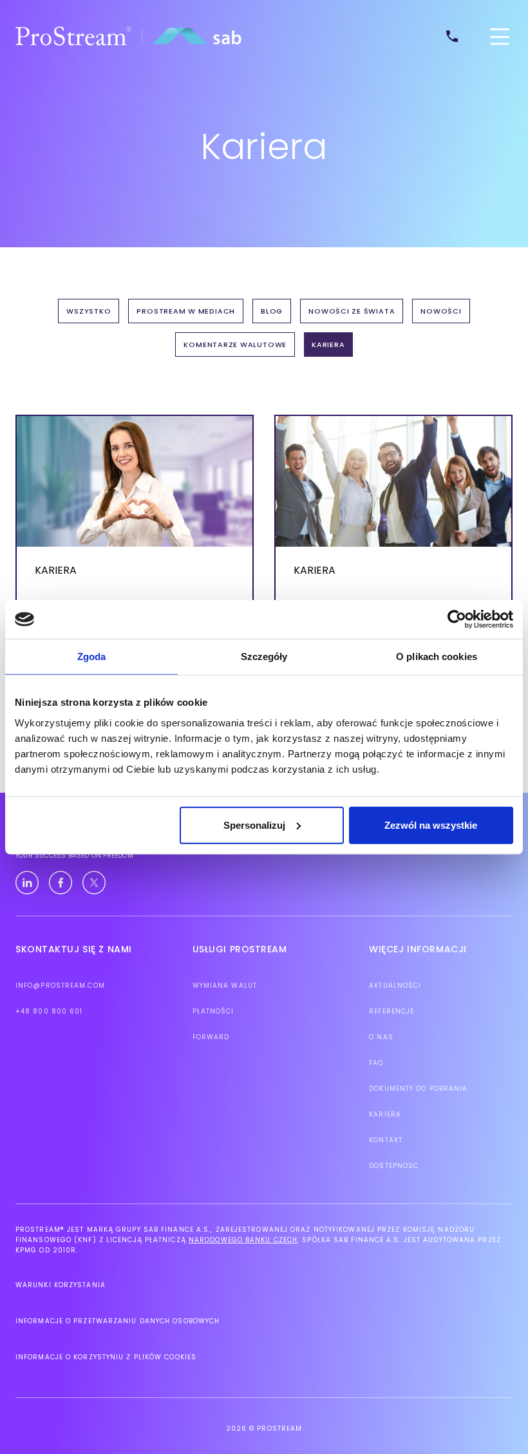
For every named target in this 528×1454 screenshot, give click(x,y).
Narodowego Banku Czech (243, 1240)
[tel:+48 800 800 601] (456, 36)
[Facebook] (60, 883)
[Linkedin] (27, 883)
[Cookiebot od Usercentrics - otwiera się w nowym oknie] (457, 619)
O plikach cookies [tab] (436, 656)
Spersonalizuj (254, 824)
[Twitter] (94, 883)
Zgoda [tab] (91, 656)
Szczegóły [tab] (264, 656)
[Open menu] (499, 36)
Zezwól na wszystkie (430, 824)
